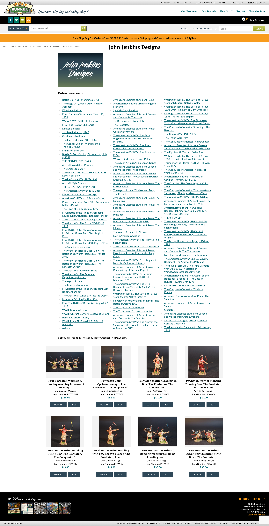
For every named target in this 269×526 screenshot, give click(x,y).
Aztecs (66, 328)
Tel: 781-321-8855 (256, 511)
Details (58, 404)
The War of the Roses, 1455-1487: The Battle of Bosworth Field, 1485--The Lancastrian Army (83, 263)
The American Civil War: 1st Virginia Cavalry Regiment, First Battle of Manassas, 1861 (132, 277)
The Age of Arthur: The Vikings (130, 232)
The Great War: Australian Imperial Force (84, 219)
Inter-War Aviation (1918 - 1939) (80, 299)
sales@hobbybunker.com (252, 509)
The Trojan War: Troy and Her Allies (132, 311)
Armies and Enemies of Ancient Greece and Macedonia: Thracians (134, 116)
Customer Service (205, 2)
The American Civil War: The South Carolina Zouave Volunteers (132, 147)
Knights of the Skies (73, 150)
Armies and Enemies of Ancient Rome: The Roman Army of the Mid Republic (136, 220)
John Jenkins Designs (40, 46)
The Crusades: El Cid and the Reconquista (136, 246)
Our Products (189, 11)
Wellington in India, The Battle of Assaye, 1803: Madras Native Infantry (135, 295)
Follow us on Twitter (16, 20)
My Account (257, 20)
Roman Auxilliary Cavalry (75, 317)
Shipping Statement (205, 523)
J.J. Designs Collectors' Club (128, 121)
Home (4, 46)
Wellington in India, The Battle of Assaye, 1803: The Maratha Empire (186, 115)
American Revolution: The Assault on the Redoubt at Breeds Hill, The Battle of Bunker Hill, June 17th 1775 (186, 278)
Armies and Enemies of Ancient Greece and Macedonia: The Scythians (134, 316)
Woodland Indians (72, 110)
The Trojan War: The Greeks (128, 307)
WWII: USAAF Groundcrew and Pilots (184, 285)
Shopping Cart (240, 523)
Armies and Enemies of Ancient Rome (133, 99)
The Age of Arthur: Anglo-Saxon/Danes (134, 162)
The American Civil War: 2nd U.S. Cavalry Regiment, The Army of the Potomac (186, 260)
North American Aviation (126, 235)
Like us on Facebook (10, 20)
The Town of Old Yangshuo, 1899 (80, 208)
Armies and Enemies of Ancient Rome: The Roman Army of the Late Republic (136, 268)
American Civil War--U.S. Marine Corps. (83, 198)
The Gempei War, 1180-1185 (180, 134)
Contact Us (237, 2)
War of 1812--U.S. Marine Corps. (79, 194)
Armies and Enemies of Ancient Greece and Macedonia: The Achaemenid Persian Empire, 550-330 (135, 176)
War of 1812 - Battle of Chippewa (80, 121)
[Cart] (245, 20)
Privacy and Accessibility (177, 523)
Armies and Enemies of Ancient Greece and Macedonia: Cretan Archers (185, 315)
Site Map (224, 523)
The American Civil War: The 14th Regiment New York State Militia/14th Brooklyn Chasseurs (134, 286)
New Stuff (226, 11)
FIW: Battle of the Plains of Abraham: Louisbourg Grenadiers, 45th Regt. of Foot (85, 214)
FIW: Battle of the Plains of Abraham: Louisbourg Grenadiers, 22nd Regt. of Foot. (82, 233)
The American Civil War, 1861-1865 (81, 190)
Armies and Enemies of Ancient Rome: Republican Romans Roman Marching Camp (134, 253)
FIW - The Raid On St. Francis (78, 124)
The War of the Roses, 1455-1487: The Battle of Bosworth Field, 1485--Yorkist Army (83, 253)
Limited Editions (71, 128)
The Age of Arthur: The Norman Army (134, 190)
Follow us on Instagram (22, 20)
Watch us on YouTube (28, 20)
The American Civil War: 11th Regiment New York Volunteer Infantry (134, 262)
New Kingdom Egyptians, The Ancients (185, 254)
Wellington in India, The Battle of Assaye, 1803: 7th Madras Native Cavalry (186, 101)
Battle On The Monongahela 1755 (80, 99)
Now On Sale (257, 11)
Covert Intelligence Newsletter (199, 28)
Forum (222, 2)
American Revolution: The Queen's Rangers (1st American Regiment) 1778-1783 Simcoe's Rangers (186, 210)
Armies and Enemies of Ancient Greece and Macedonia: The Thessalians (185, 250)
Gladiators (170, 309)
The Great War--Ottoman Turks (79, 270)
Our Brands (209, 11)
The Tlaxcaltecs (122, 124)
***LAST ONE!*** (173, 217)
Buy (74, 404)
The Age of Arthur (72, 281)
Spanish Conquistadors (125, 110)
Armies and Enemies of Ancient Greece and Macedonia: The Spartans (134, 168)
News (177, 2)
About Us (165, 2)
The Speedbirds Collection (76, 246)
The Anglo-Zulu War (73, 168)
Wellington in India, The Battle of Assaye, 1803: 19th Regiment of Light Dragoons (186, 108)
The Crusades (120, 194)
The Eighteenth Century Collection (183, 152)
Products (12, 46)
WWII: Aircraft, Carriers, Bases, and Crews (85, 313)
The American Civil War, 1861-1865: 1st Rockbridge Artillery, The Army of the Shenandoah (185, 224)
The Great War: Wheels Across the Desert (85, 295)
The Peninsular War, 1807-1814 (79, 179)
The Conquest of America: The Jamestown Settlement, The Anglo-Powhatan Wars (187, 192)
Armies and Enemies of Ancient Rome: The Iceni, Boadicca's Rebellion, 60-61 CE (187, 202)
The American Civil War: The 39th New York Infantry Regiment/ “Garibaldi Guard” (187, 122)
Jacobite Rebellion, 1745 (75, 132)
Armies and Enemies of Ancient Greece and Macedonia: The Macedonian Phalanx (187, 147)
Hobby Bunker (19, 8)
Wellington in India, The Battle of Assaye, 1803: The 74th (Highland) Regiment (186, 157)
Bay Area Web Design (13, 523)
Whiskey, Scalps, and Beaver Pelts (131, 159)
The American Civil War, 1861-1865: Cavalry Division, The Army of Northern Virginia (185, 234)
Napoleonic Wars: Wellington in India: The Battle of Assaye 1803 (136, 302)
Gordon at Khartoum (73, 136)
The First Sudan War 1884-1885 (79, 139)
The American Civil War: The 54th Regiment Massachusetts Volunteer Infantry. (133, 138)
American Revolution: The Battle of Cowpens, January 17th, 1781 (183, 178)
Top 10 (240, 11)
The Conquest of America (76, 284)
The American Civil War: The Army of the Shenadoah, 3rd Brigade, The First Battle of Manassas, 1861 (135, 325)
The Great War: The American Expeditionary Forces (78, 276)
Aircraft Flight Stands (74, 183)
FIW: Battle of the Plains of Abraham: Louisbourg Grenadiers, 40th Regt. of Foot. (85, 241)
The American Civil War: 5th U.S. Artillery (186, 197)
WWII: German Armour (75, 309)
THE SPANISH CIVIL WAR (76, 161)
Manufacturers (24, 46)
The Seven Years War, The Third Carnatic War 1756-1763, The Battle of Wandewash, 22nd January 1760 (186, 268)
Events (188, 2)
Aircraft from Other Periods (77, 164)
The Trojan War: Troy (176, 137)
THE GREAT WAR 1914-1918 (78, 186)
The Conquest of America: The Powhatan (186, 141)
